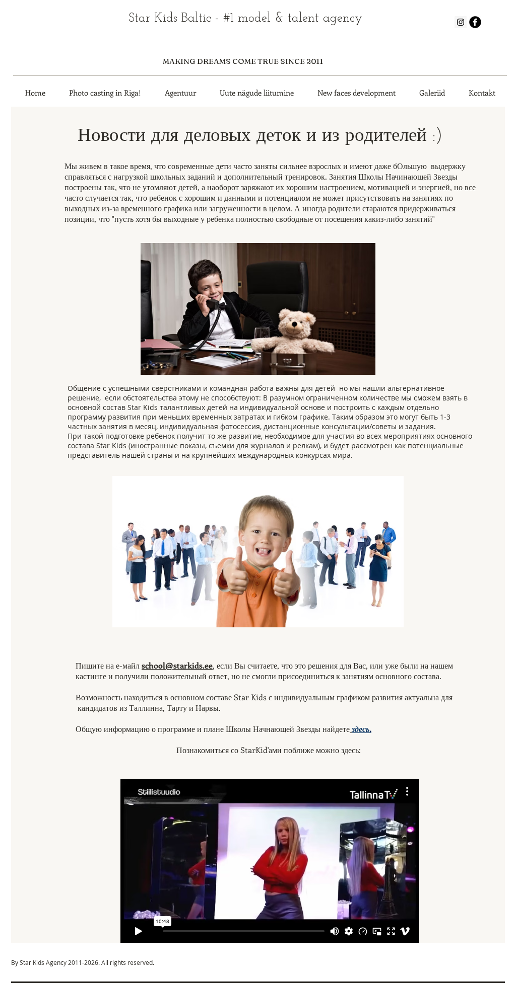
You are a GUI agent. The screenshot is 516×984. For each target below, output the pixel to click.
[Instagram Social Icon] (461, 22)
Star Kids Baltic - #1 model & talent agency (245, 18)
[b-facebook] (475, 22)
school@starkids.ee (177, 665)
